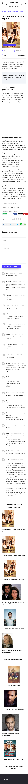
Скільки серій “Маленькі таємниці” (14, 767)
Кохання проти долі (9, 44)
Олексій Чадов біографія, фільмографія (10, 734)
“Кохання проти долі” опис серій (14, 555)
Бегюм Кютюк (18, 95)
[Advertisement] (14, 119)
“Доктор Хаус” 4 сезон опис (14, 628)
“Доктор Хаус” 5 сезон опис (14, 709)
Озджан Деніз (18, 93)
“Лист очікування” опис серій (14, 759)
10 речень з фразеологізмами (14, 659)
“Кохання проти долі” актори (14, 579)
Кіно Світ (14, 3)
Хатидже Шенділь (7, 95)
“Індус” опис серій (14, 685)
